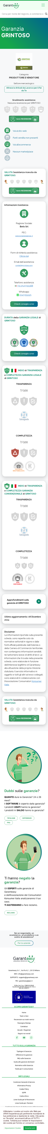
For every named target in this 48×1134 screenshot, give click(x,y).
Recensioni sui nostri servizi (24, 1019)
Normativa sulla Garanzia (24, 1065)
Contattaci (24, 1026)
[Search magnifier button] (46, 14)
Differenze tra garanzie (24, 1055)
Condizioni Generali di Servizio (24, 1082)
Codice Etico (24, 1096)
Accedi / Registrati (24, 1030)
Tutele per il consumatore (24, 1069)
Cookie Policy (24, 1089)
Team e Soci (24, 1016)
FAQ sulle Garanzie (24, 1058)
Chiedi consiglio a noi (24, 304)
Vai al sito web (20, 131)
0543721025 (25, 295)
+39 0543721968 (25, 285)
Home (24, 1012)
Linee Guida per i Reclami (24, 1103)
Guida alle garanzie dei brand (24, 1062)
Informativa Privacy (24, 1086)
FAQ (8, 823)
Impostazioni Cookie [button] (13, 1128)
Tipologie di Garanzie (24, 1051)
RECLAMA (11, 913)
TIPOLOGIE (11, 818)
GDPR (24, 1093)
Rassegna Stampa (24, 1023)
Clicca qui (24, 256)
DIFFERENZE (27, 818)
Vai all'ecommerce (22, 144)
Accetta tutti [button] (30, 1128)
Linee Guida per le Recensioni (24, 1100)
